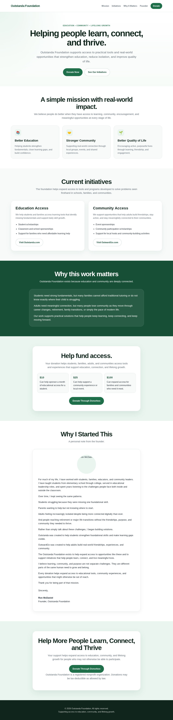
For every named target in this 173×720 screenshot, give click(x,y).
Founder (144, 6)
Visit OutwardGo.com (107, 242)
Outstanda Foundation (25, 6)
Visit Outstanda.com (29, 242)
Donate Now (72, 72)
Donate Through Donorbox (86, 401)
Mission (105, 6)
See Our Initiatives (97, 72)
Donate (156, 6)
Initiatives (116, 6)
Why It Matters (130, 6)
